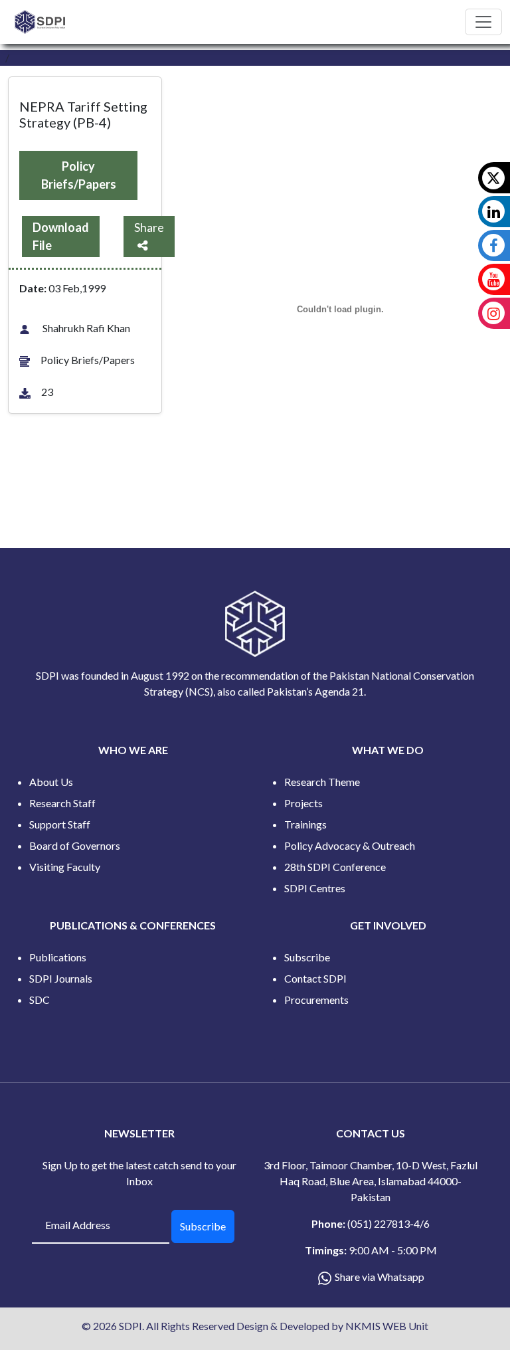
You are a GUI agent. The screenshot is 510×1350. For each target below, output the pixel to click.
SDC (39, 999)
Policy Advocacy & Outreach (349, 845)
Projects (303, 803)
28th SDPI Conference (335, 866)
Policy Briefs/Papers (78, 175)
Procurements (316, 999)
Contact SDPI (315, 978)
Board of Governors (74, 845)
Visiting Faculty (64, 866)
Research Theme (322, 781)
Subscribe (307, 957)
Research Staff (62, 803)
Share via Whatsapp (379, 1276)
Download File (61, 236)
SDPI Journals (60, 978)
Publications (57, 957)
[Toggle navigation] (483, 22)
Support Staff (59, 824)
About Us (51, 781)
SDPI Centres (314, 888)
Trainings (305, 824)
